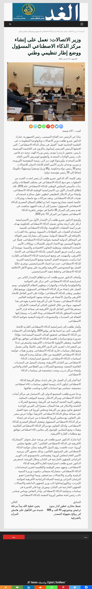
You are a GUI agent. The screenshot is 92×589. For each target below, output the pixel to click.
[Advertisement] (46, 559)
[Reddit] (52, 126)
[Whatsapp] (44, 126)
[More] (31, 126)
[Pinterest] (48, 126)
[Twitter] (57, 126)
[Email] (39, 126)
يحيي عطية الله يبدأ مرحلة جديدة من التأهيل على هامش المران (27, 508)
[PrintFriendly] (35, 126)
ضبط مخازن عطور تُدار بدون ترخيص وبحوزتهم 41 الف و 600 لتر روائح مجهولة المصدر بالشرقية (64, 510)
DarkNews (60, 582)
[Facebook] (61, 126)
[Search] (10, 24)
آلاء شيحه (74, 59)
